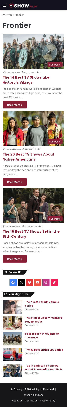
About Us (17, 400)
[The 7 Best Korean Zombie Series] (12, 307)
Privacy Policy (47, 400)
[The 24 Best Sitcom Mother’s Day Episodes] (12, 323)
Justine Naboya (13, 149)
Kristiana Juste (12, 72)
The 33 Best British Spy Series (44, 350)
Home (8, 14)
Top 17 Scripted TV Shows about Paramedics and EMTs (44, 367)
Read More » (14, 104)
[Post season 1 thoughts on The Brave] (12, 338)
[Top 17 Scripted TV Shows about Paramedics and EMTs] (12, 370)
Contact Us (31, 400)
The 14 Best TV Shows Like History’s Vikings (26, 80)
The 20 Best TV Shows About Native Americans (28, 157)
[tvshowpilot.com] (23, 5)
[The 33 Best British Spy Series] (12, 354)
